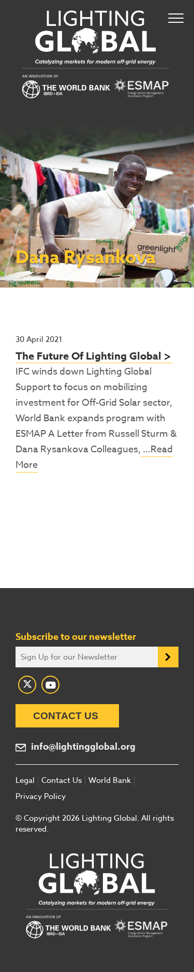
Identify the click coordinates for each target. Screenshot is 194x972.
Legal (25, 780)
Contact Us (65, 715)
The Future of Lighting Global (88, 356)
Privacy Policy (41, 796)
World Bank (109, 780)
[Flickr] (50, 685)
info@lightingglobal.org (83, 746)
